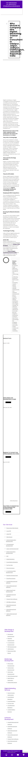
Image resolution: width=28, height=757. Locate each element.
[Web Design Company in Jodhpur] (11, 11)
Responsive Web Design (12, 528)
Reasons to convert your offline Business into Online (11, 453)
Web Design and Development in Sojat (9, 398)
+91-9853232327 (11, 4)
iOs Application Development (10, 545)
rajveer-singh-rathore (14, 262)
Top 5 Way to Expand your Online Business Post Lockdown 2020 (11, 507)
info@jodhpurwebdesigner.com (13, 6)
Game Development (12, 676)
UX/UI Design (11, 649)
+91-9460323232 (11, 3)
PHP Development (12, 647)
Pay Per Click (9, 565)
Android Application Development (11, 540)
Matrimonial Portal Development (10, 591)
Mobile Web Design (12, 682)
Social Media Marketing (12, 562)
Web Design (9, 537)
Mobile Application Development (10, 552)
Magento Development (12, 575)
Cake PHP (8, 534)
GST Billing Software (11, 602)
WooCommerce (10, 568)
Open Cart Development (12, 549)
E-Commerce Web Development (11, 571)
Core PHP (8, 531)
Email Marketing (11, 701)
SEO (7, 556)
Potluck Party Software (11, 599)
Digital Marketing (10, 559)
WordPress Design (10, 578)
